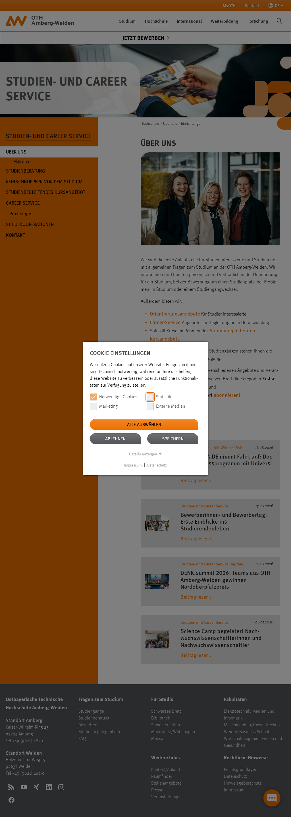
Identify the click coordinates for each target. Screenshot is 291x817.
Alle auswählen (144, 424)
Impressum (133, 465)
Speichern (173, 438)
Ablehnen (115, 438)
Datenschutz (157, 465)
